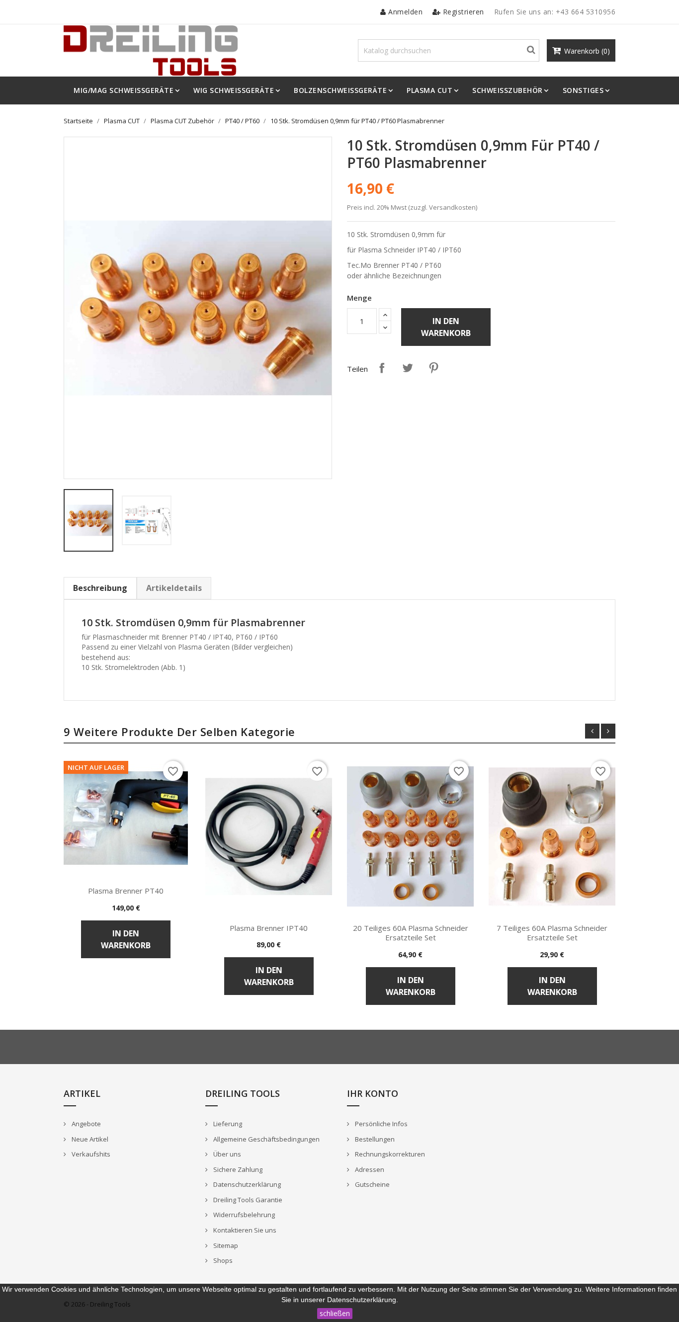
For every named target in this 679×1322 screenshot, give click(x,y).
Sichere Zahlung (237, 1169)
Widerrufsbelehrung (243, 1214)
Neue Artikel (89, 1139)
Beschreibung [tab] (100, 587)
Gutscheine (371, 1184)
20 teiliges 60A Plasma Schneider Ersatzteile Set (410, 933)
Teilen (382, 368)
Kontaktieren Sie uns (244, 1230)
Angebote (85, 1123)
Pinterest (433, 368)
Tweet (408, 368)
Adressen (368, 1169)
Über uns (226, 1154)
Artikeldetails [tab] (174, 587)
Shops (222, 1260)
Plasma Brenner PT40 (126, 891)
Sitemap (225, 1245)
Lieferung (227, 1123)
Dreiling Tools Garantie (247, 1199)
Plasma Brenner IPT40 (269, 928)
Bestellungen (374, 1139)
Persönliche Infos (380, 1123)
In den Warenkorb (446, 327)
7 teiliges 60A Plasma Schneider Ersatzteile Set (552, 933)
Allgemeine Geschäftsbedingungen (266, 1139)
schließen (335, 1313)
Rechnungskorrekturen (389, 1154)
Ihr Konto (372, 1093)
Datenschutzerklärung (246, 1184)
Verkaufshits (90, 1154)
